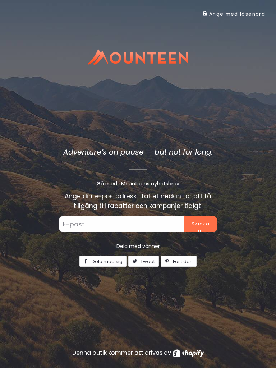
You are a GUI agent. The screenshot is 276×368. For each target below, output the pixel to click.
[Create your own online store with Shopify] (188, 353)
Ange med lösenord (236, 14)
